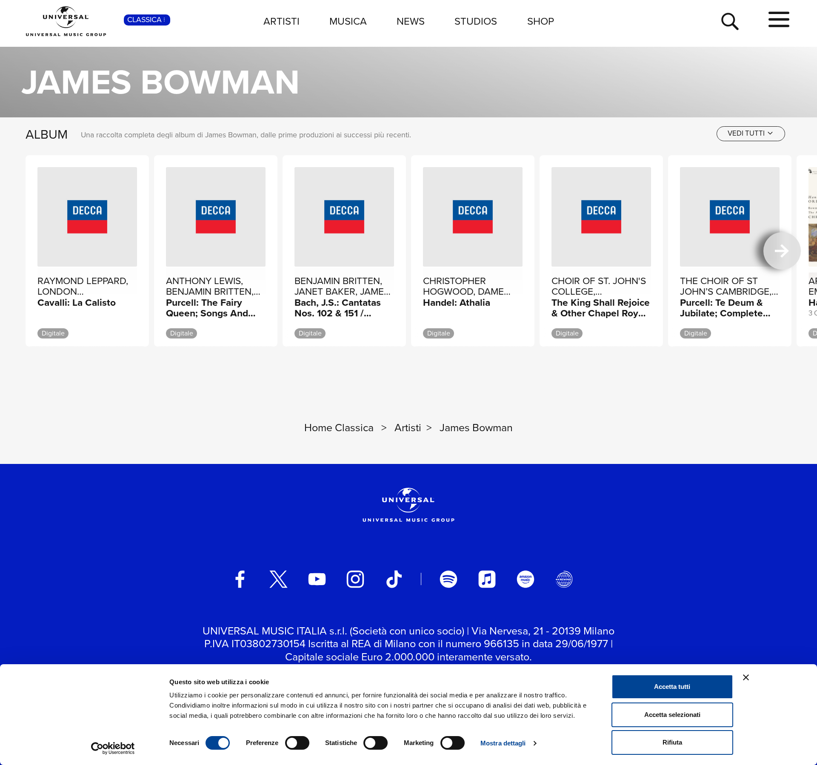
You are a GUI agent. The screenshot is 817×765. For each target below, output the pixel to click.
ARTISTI (281, 21)
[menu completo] (778, 20)
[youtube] (317, 579)
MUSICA (348, 21)
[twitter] (278, 579)
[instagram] (355, 579)
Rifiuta (672, 742)
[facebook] (240, 579)
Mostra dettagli (503, 743)
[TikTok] (394, 579)
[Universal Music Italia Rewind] (564, 579)
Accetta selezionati (672, 714)
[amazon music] (525, 579)
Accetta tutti (672, 686)
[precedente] (35, 251)
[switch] (297, 743)
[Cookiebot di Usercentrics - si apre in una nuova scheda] (113, 748)
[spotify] (448, 579)
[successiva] (782, 251)
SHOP (540, 21)
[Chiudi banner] (746, 677)
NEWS (411, 21)
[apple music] (487, 579)
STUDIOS (475, 21)
